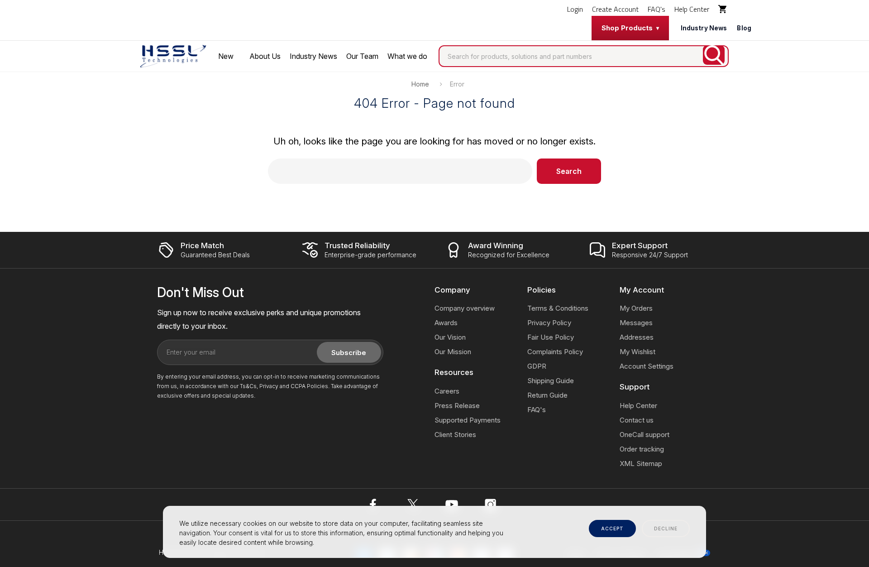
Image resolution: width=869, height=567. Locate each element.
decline (666, 528)
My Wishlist (637, 351)
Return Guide (547, 395)
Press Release (457, 405)
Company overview (464, 308)
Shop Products (627, 28)
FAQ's (656, 9)
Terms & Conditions (557, 308)
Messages (636, 322)
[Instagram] (490, 504)
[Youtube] (452, 504)
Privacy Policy (549, 322)
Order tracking (642, 449)
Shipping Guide (550, 380)
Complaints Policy (555, 351)
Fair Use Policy (550, 337)
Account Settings (646, 366)
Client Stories (455, 434)
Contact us (637, 420)
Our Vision (450, 337)
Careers (446, 391)
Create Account (615, 9)
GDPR (536, 366)
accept (612, 528)
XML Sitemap (641, 463)
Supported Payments (467, 420)
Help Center (691, 9)
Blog (744, 28)
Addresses (637, 337)
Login (575, 9)
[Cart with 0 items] (723, 9)
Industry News (704, 28)
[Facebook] (374, 504)
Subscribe (348, 352)
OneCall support (644, 434)
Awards (446, 322)
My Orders (636, 308)
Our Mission (452, 351)
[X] (413, 504)
